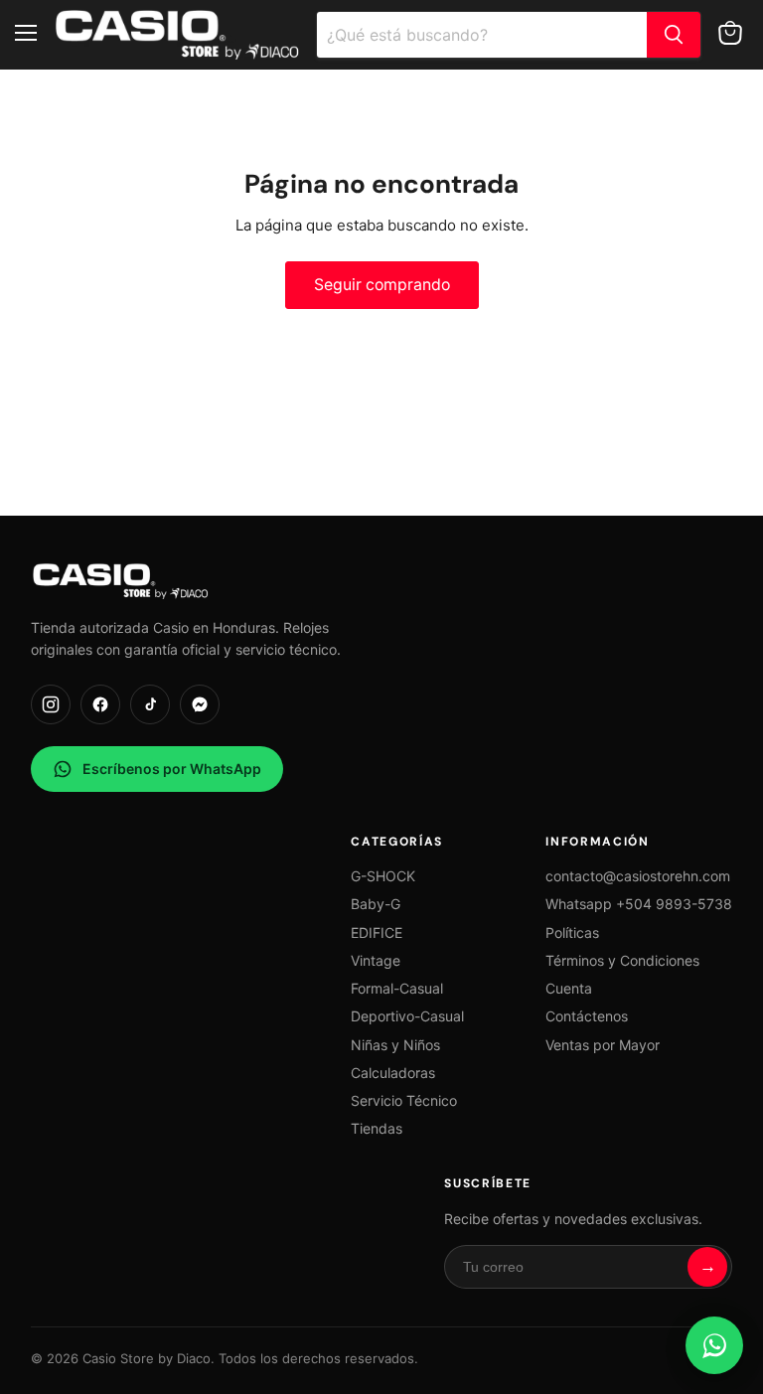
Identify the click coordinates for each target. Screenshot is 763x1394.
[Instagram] (51, 704)
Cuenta (568, 988)
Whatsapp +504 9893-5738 (638, 903)
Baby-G (375, 903)
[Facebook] (100, 704)
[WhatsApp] (714, 1345)
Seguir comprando (382, 284)
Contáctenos (586, 1015)
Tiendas (376, 1128)
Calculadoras (393, 1072)
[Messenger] (200, 704)
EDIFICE (376, 932)
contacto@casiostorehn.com (637, 875)
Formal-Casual (397, 988)
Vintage (375, 960)
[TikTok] (150, 704)
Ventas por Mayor (602, 1044)
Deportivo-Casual (407, 1015)
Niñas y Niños (395, 1044)
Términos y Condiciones (622, 960)
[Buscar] (673, 35)
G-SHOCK (383, 875)
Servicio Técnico (404, 1100)
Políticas (572, 932)
